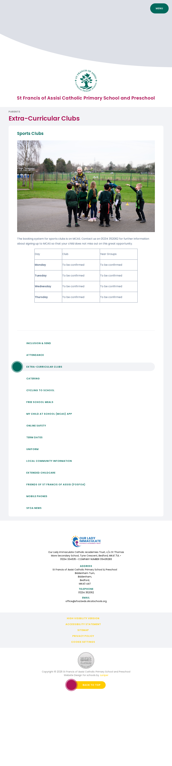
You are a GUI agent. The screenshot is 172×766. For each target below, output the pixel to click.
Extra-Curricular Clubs (44, 366)
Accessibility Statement (83, 624)
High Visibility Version (83, 618)
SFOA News (34, 508)
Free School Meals (39, 402)
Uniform (32, 449)
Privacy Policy (83, 636)
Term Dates (34, 437)
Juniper (104, 675)
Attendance (35, 355)
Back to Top (92, 685)
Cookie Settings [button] (83, 642)
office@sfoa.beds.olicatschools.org (86, 601)
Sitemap (83, 630)
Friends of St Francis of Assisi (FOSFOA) (55, 484)
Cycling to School (40, 390)
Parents (14, 111)
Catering (33, 378)
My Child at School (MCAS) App (49, 414)
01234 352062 (86, 592)
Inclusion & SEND (38, 343)
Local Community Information (49, 461)
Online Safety (36, 425)
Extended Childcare (40, 472)
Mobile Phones (36, 496)
